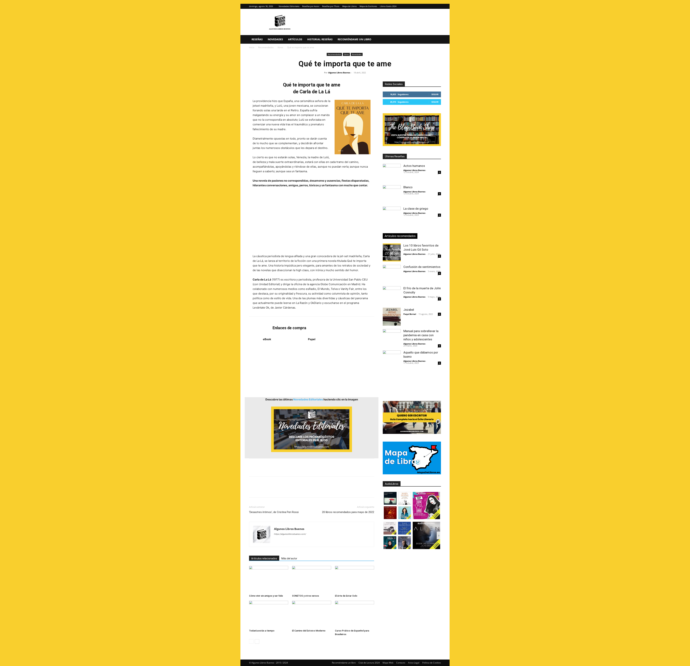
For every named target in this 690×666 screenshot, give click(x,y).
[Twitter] (438, 6)
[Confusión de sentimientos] (392, 274)
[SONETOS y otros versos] (311, 579)
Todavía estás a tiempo (261, 630)
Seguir (434, 94)
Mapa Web (388, 662)
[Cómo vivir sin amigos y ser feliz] (268, 579)
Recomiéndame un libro (354, 39)
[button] (436, 39)
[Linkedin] (285, 490)
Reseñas (257, 39)
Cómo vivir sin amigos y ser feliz (266, 595)
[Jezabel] (392, 317)
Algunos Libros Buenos (339, 72)
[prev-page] (251, 641)
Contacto (400, 662)
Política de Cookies (431, 662)
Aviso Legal (413, 662)
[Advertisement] (312, 219)
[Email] (294, 490)
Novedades (275, 39)
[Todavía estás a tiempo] (268, 614)
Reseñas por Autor (310, 6)
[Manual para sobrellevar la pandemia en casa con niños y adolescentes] (392, 338)
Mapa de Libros (349, 6)
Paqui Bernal (409, 314)
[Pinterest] (269, 490)
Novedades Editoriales (289, 6)
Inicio (251, 47)
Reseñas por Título (330, 6)
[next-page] (257, 641)
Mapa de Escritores (368, 6)
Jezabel (408, 309)
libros (280, 47)
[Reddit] (303, 541)
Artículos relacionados (264, 558)
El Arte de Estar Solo (346, 595)
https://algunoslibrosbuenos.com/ (290, 534)
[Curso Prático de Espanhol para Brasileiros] (354, 614)
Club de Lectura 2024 (369, 662)
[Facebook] (252, 490)
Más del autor (289, 558)
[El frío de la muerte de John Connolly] (392, 295)
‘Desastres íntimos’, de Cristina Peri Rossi (274, 512)
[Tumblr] (302, 490)
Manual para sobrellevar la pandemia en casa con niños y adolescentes (420, 335)
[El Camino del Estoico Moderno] (311, 614)
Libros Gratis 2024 (388, 6)
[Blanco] (392, 194)
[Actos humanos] (392, 173)
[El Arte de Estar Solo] (354, 579)
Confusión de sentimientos (421, 267)
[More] (310, 490)
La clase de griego (415, 208)
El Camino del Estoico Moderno (308, 630)
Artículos (295, 39)
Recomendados (266, 47)
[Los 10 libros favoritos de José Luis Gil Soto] (392, 252)
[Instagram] (432, 6)
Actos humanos (414, 166)
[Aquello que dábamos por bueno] (392, 359)
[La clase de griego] (392, 216)
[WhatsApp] (277, 490)
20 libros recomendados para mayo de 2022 (348, 512)
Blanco (408, 187)
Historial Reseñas (320, 39)
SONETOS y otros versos (305, 595)
